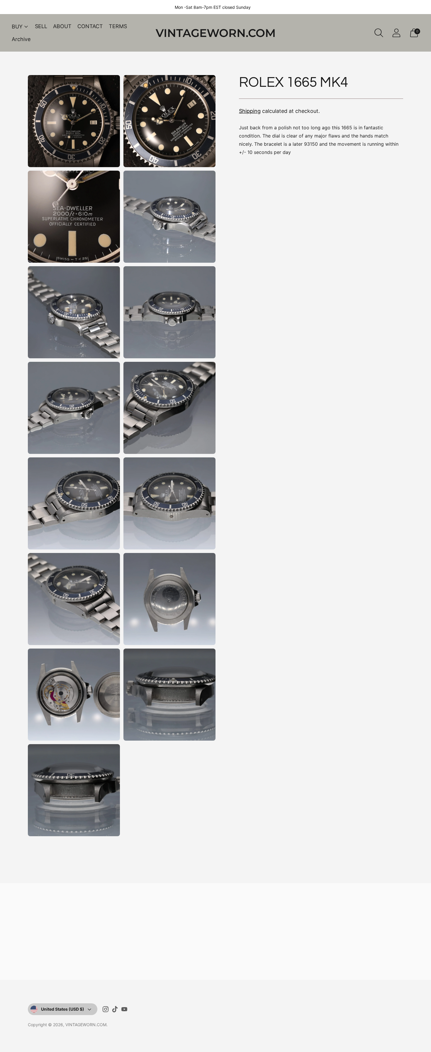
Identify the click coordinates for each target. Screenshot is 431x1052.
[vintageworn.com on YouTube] (124, 1010)
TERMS (118, 26)
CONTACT (90, 26)
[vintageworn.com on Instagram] (105, 1010)
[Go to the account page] (396, 33)
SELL (41, 26)
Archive (21, 39)
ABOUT (62, 26)
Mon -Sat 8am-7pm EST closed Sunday (213, 7)
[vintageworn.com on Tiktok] (114, 1010)
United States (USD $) (62, 1009)
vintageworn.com (85, 1024)
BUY (17, 26)
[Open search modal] (379, 33)
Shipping (250, 111)
